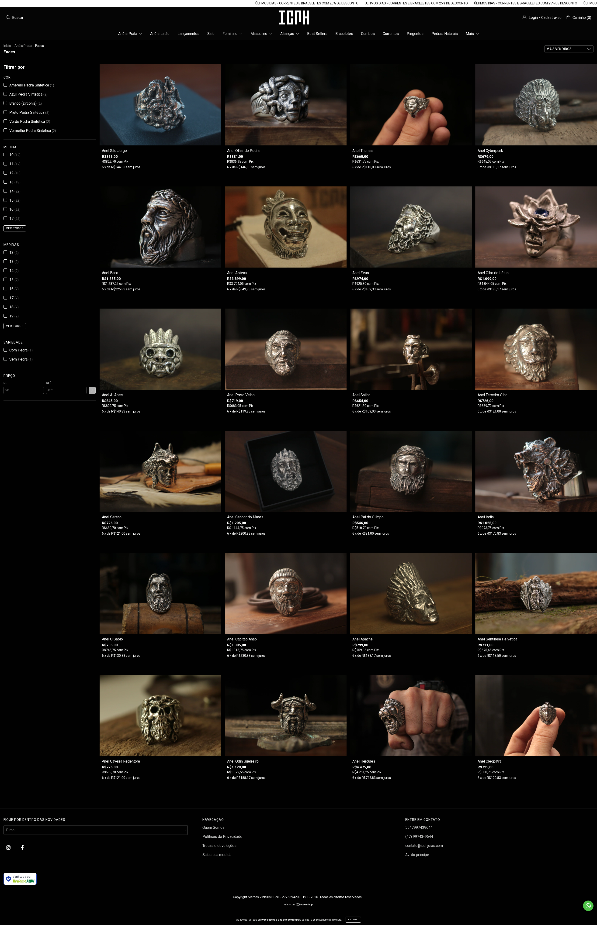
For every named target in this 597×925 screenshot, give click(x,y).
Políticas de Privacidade (222, 836)
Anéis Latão (160, 33)
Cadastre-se (551, 17)
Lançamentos (188, 33)
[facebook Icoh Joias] (22, 848)
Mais (470, 33)
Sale (211, 33)
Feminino (230, 33)
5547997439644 (419, 827)
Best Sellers (317, 33)
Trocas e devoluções (219, 845)
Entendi (353, 919)
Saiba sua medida (216, 855)
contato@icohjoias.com (424, 845)
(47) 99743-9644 (419, 836)
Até (49, 383)
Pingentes (415, 33)
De (5, 383)
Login (533, 17)
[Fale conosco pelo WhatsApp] (588, 906)
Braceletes (344, 33)
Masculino (259, 33)
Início (7, 46)
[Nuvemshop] (298, 905)
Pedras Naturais (444, 33)
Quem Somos (213, 827)
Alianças (287, 33)
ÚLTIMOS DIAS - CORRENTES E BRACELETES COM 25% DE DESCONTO (190, 3)
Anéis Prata (128, 33)
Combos (368, 33)
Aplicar (92, 390)
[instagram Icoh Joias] (8, 848)
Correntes (391, 33)
